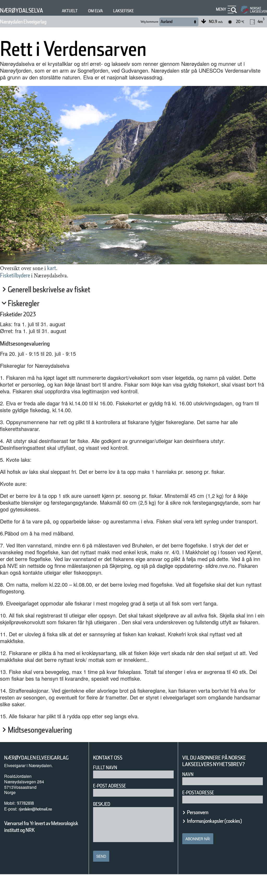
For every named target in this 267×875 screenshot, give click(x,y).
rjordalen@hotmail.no (35, 809)
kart (51, 268)
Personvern (197, 812)
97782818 (25, 803)
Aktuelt (70, 10)
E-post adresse (109, 786)
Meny (221, 9)
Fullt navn (105, 767)
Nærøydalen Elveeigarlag (23, 22)
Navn (187, 774)
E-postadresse (198, 792)
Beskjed (101, 804)
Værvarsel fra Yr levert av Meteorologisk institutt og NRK (41, 826)
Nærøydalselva (21, 10)
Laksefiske (123, 10)
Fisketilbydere (15, 275)
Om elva (95, 10)
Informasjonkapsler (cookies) (214, 821)
